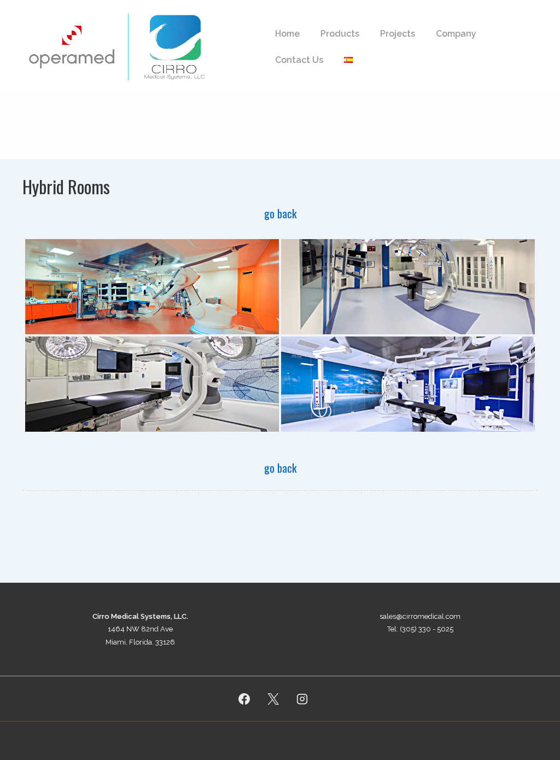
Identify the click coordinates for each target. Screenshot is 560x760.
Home (287, 33)
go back (280, 213)
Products (339, 33)
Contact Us (299, 60)
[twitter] (273, 698)
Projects (397, 33)
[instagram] (301, 698)
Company (456, 33)
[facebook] (244, 698)
